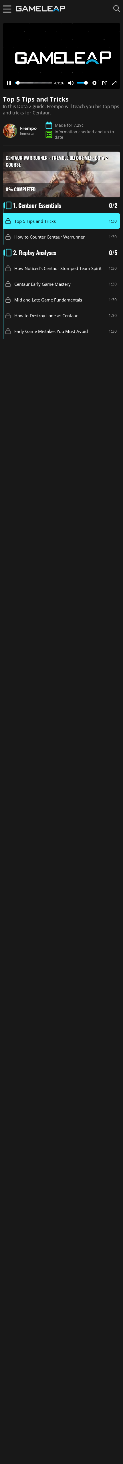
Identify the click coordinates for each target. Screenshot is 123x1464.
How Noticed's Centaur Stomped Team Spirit (58, 268)
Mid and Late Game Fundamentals (48, 299)
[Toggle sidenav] (7, 8)
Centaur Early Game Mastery (42, 284)
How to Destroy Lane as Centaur (46, 315)
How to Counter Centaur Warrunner (49, 236)
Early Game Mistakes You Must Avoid (51, 331)
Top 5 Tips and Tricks (35, 221)
